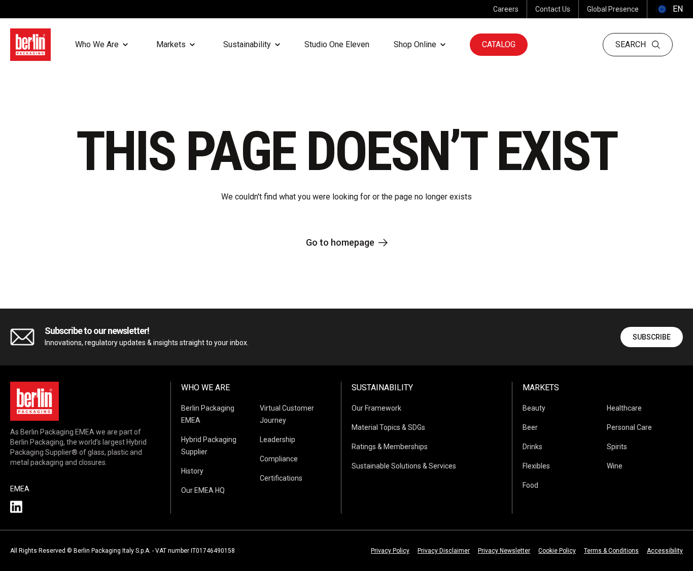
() (669, 9)
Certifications (281, 478)
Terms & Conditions (611, 550)
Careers (505, 9)
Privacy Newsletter (504, 550)
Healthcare (624, 408)
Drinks (532, 447)
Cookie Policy (557, 550)
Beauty (534, 408)
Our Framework (376, 408)
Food (530, 485)
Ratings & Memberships (390, 447)
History (192, 471)
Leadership (277, 439)
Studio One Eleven (336, 44)
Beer (530, 427)
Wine (614, 466)
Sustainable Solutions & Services (404, 466)
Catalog (498, 44)
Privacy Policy (390, 550)
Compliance (279, 459)
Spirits (617, 447)
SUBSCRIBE (652, 337)
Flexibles (536, 466)
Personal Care (629, 427)
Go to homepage (340, 242)
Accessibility (665, 550)
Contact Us (552, 9)
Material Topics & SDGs (388, 427)
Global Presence (613, 9)
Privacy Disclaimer (444, 550)
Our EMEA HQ (203, 490)
